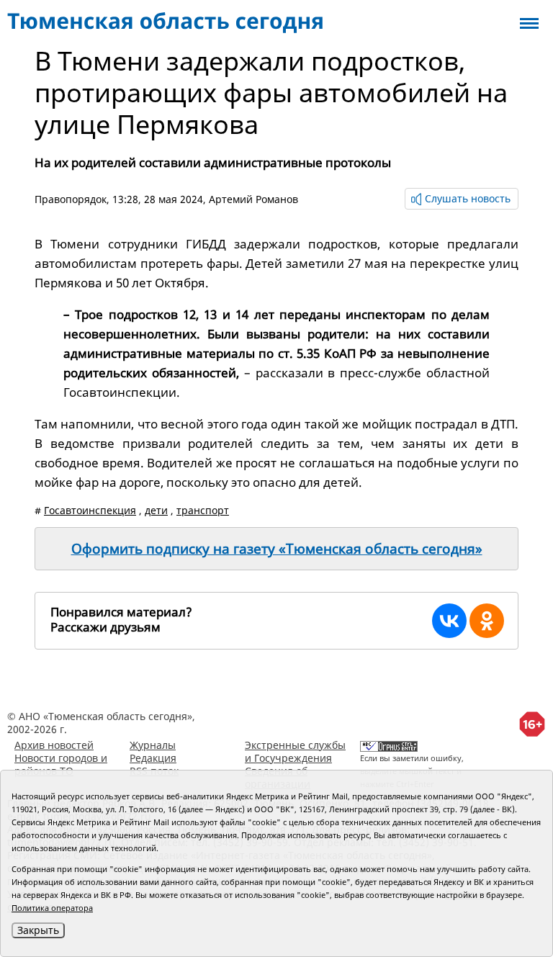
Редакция (153, 758)
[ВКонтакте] (449, 620)
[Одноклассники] (486, 620)
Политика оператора (52, 907)
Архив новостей (54, 745)
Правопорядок (71, 199)
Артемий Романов (253, 199)
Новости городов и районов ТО (60, 764)
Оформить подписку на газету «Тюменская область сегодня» (276, 548)
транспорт (202, 510)
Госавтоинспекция (90, 510)
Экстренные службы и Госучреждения (295, 751)
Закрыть (38, 930)
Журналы (153, 745)
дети (156, 510)
